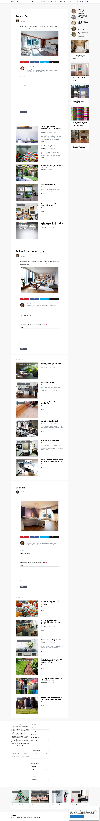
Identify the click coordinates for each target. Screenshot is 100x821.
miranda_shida (30, 67)
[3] (73, 22)
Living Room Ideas (28, 7)
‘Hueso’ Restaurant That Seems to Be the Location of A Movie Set (83, 16)
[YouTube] (85, 2)
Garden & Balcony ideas (52, 1)
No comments (23, 21)
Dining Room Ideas (20, 127)
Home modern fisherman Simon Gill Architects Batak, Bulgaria (51, 698)
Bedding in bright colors (49, 146)
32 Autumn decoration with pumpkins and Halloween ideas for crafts (51, 602)
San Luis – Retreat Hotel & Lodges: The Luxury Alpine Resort (79, 57)
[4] (73, 28)
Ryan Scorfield (44, 464)
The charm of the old (48, 382)
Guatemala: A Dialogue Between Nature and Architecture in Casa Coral (79, 146)
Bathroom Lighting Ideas (35, 731)
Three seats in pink (36, 805)
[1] (73, 11)
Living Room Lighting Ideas (35, 773)
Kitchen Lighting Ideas (35, 763)
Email (35, 106)
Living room (22, 78)
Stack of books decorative (78, 805)
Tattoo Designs (33, 776)
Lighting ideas (27, 224)
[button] (97, 807)
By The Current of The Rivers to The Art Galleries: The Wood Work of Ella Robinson (80, 124)
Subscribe (25, 753)
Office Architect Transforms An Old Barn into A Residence (83, 33)
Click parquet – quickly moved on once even (51, 402)
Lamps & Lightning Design (62, 1)
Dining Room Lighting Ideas (36, 744)
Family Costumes (23, 315)
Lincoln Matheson (45, 701)
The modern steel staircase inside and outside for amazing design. (52, 460)
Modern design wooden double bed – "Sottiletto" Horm (51, 364)
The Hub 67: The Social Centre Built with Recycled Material (83, 22)
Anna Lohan (44, 132)
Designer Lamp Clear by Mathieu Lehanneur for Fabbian (52, 224)
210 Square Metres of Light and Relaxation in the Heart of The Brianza (80, 79)
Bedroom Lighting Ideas (35, 737)
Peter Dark (44, 187)
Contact (38, 817)
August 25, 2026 (81, 24)
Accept (77, 816)
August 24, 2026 (81, 36)
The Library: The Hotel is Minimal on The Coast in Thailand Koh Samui (78, 101)
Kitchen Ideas (27, 383)
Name (21, 106)
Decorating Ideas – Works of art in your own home (52, 204)
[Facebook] (83, 2)
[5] (73, 34)
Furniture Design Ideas (43, 1)
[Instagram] (80, 2)
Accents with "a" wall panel (50, 440)
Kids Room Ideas (34, 756)
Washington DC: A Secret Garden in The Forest (83, 27)
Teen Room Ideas (34, 779)
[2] (73, 17)
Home (12, 7)
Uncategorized (33, 782)
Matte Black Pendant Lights (50, 421)
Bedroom (21, 553)
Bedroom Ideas (20, 147)
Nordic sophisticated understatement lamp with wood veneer (52, 128)
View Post (42, 141)
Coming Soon (70, 1)
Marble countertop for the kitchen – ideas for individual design (50, 622)
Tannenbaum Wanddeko (18, 805)
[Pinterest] (77, 2)
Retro (26, 78)
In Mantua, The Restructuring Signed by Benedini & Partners (82, 10)
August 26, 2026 (81, 13)
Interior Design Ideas (34, 1)
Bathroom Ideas (20, 641)
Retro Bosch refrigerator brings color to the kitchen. (51, 679)
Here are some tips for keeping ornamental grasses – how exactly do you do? (51, 660)
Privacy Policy (33, 817)
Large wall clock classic (57, 805)
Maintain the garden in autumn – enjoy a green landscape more (52, 166)
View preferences (91, 816)
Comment (22, 90)
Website (49, 106)
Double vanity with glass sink (51, 640)
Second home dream (48, 184)
